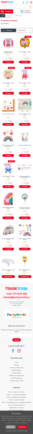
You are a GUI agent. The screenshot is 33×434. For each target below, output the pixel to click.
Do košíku (8, 62)
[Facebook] (13, 351)
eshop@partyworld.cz (16, 297)
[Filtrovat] (2, 15)
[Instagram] (19, 351)
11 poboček (27, 12)
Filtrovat (9, 30)
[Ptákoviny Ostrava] (7, 2)
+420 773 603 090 (16, 293)
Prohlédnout (8, 276)
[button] (24, 2)
